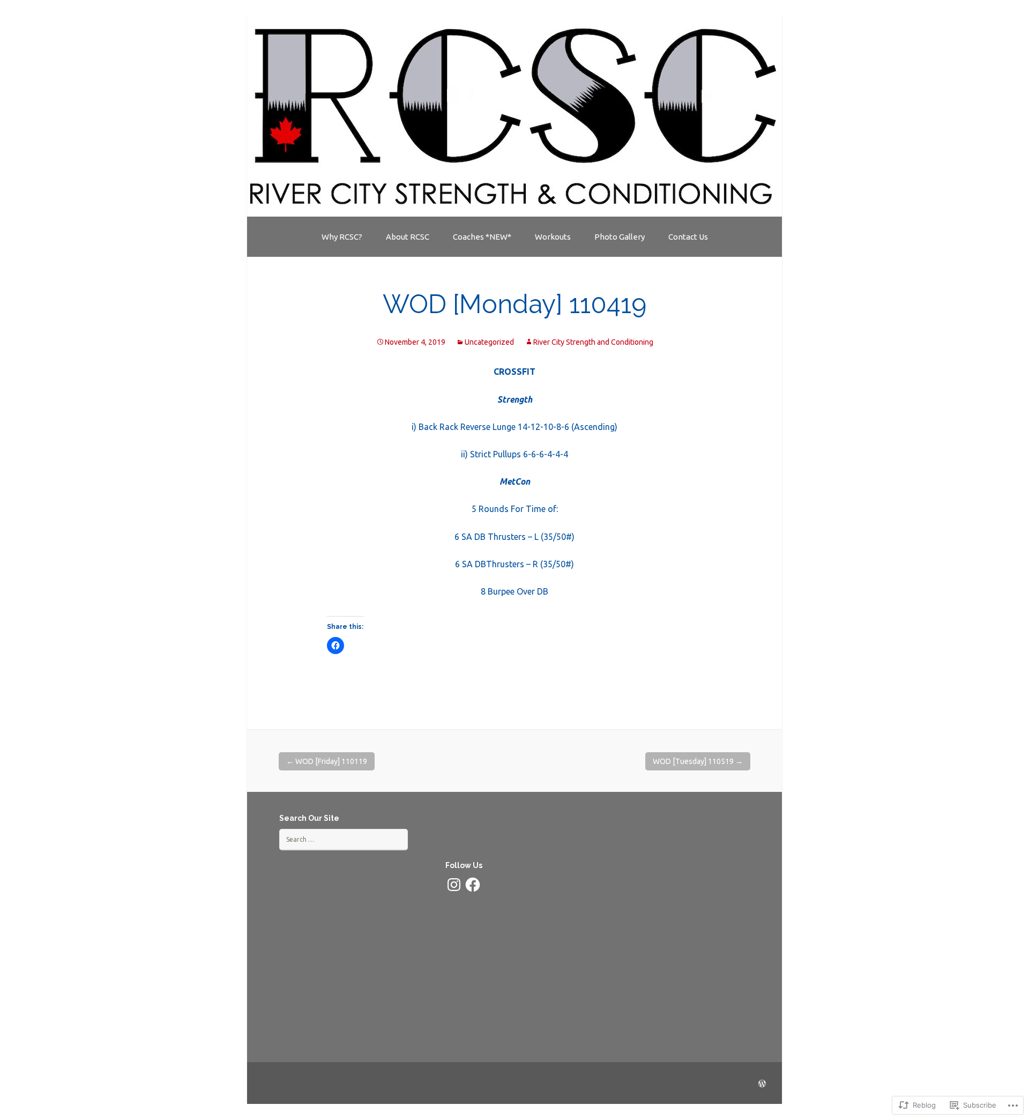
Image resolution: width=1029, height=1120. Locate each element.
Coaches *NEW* (482, 236)
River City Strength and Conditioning (593, 342)
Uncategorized (489, 342)
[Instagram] (454, 884)
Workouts (553, 236)
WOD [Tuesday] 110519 (698, 761)
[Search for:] (343, 839)
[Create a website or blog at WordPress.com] (762, 1084)
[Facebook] (472, 884)
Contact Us (688, 236)
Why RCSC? (342, 236)
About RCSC (407, 236)
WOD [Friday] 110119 (326, 761)
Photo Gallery (619, 236)
